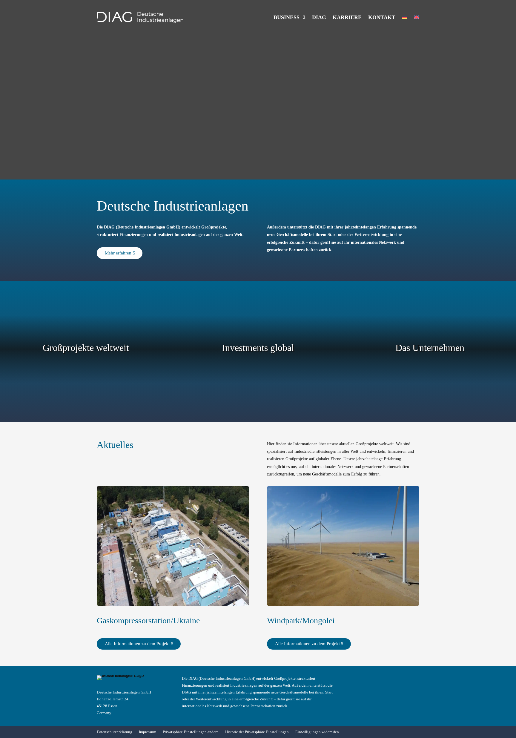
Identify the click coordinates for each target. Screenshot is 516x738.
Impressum (147, 732)
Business (287, 17)
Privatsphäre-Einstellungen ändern (191, 732)
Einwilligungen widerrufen (317, 732)
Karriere (347, 17)
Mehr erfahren (118, 253)
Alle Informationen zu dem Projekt (137, 643)
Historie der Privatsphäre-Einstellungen (257, 732)
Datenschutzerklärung (114, 732)
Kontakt (381, 17)
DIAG (319, 17)
